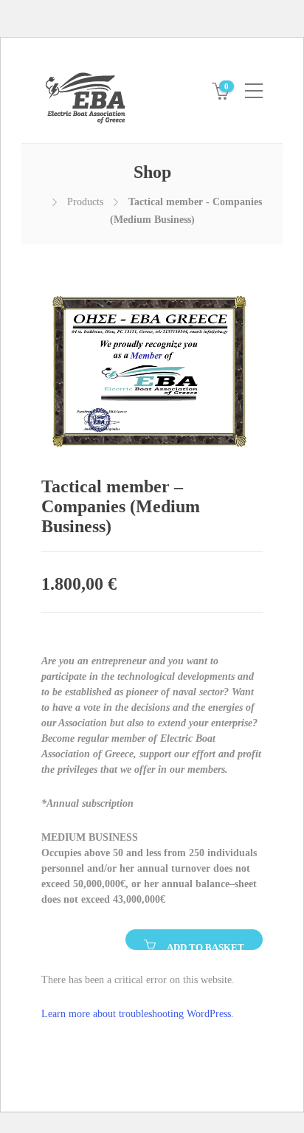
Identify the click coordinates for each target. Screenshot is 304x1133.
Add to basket (205, 946)
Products (85, 201)
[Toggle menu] (254, 85)
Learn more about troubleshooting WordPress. (137, 1013)
